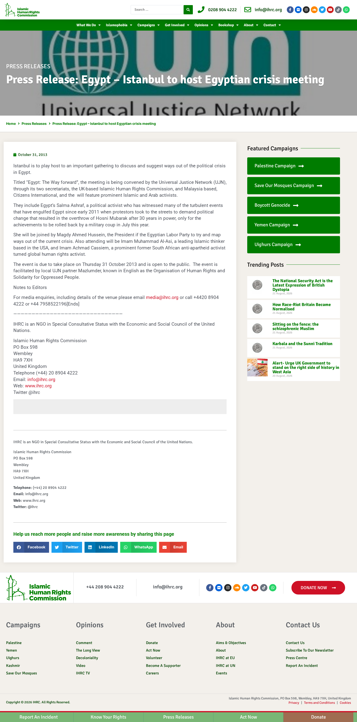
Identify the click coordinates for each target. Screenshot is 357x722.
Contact (270, 25)
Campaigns (146, 25)
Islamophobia (117, 25)
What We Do (86, 25)
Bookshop (226, 25)
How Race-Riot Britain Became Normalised (301, 307)
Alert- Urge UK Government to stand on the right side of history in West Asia (305, 367)
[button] (31, 547)
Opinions (201, 25)
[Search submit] (188, 9)
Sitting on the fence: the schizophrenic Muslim (295, 326)
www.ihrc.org (38, 386)
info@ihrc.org (41, 379)
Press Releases (34, 123)
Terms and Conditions (319, 703)
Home (11, 123)
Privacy (294, 703)
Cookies (345, 703)
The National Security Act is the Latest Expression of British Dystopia (302, 285)
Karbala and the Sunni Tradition (302, 343)
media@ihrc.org (162, 297)
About (249, 25)
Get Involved (175, 25)
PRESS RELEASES (28, 66)
